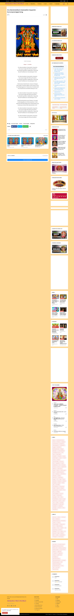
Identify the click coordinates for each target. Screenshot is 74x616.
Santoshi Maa (59, 495)
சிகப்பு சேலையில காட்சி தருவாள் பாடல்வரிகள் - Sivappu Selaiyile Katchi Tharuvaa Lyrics (61, 137)
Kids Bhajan (55, 531)
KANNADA (58, 600)
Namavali (54, 533)
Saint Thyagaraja (56, 493)
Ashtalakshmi (62, 445)
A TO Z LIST (37, 598)
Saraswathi (55, 497)
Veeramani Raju (55, 569)
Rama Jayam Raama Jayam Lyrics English (55, 313)
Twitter (20, 126)
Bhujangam (55, 450)
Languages (57, 3)
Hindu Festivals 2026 (39, 601)
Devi (62, 452)
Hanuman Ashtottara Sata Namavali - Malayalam (55, 331)
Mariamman (55, 477)
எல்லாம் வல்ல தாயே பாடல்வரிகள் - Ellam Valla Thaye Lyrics (61, 154)
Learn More (9, 610)
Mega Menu (33, 3)
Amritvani (58, 441)
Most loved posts (38, 606)
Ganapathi (54, 456)
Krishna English (26, 123)
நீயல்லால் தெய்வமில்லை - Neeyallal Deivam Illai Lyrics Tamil (59, 95)
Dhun (58, 527)
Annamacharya (55, 443)
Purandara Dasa (55, 489)
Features (39, 3)
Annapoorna (62, 443)
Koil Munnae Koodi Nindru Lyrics (12, 145)
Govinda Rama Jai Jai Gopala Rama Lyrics (63, 300)
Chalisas (58, 522)
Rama (54, 491)
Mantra (62, 531)
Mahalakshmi (63, 473)
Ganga (60, 457)
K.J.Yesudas (55, 553)
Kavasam (60, 529)
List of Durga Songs (63, 104)
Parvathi (54, 488)
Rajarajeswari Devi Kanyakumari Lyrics (62, 130)
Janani (62, 463)
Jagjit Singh (59, 551)
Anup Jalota (55, 544)
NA (57, 479)
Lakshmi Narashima (60, 472)
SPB (61, 562)
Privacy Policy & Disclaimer (62, 614)
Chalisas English (55, 524)
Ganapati (59, 456)
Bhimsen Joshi (55, 547)
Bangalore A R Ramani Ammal (58, 546)
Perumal (58, 488)
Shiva (62, 497)
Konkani (54, 470)
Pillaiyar (62, 488)
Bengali (62, 448)
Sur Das (60, 500)
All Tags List (37, 609)
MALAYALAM (58, 601)
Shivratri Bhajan (55, 498)
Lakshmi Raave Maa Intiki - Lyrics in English (60, 412)
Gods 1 (45, 3)
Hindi (53, 463)
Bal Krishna (59, 447)
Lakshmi (54, 472)
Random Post (59, 58)
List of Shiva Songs (56, 104)
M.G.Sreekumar (55, 556)
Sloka (64, 498)
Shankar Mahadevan (56, 565)
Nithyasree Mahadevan (56, 560)
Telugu (57, 502)
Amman (54, 441)
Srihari (62, 565)
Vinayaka (59, 507)
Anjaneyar (63, 441)
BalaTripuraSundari (56, 448)
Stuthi (54, 534)
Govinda (54, 459)
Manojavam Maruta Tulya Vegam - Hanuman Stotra (63, 342)
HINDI (57, 598)
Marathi (59, 475)
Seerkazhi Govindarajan (57, 563)
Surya (64, 500)
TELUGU (57, 606)
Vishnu (63, 507)
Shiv (58, 497)
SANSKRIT (58, 603)
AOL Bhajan (63, 517)
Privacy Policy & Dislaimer (20, 1)
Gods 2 (50, 3)
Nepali (63, 482)
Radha (61, 489)
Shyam (60, 498)
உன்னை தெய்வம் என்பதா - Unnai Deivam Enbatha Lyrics (59, 426)
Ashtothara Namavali (56, 520)
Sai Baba (57, 491)
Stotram (62, 533)
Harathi (62, 527)
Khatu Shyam (60, 468)
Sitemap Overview (38, 608)
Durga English (58, 454)
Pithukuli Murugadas (56, 562)
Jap (65, 527)
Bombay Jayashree (62, 547)
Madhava (57, 473)
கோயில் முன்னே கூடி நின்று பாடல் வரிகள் (26, 145)
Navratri (59, 482)
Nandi (64, 479)
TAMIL (57, 605)
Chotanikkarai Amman (56, 452)
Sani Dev (61, 493)
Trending (37, 603)
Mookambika (60, 477)
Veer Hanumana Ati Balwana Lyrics (55, 341)
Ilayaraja (54, 551)
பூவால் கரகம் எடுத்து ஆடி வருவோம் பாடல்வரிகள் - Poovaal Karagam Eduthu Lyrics (62, 143)
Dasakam (54, 527)
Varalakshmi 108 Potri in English (60, 431)
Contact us (12, 1)
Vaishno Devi (61, 504)
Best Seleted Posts (38, 605)
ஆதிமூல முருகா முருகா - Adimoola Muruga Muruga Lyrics (62, 148)
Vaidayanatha (55, 504)
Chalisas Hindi (62, 524)
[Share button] (30, 126)
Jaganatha (58, 463)
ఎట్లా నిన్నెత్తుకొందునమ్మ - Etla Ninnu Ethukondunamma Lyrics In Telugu (59, 419)
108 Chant (54, 517)
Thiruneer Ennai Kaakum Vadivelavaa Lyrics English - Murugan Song (59, 74)
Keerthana (54, 468)
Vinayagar (54, 507)
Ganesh (64, 456)
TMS (53, 567)
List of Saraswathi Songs (63, 107)
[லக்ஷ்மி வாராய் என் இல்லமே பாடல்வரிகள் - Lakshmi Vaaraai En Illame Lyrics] (59, 394)
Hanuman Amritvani (62, 330)
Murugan (54, 479)
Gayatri (64, 457)
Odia (53, 484)
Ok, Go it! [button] (5, 612)
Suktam (57, 534)
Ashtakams (57, 518)
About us (50, 614)
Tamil (54, 502)
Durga (54, 454)
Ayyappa (54, 447)
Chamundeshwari (61, 450)
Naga (60, 479)
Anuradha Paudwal (61, 544)
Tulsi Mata (61, 502)
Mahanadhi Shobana (56, 558)
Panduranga (62, 486)
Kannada (54, 466)
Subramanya (55, 500)
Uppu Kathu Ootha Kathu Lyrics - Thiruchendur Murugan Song (59, 70)
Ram (64, 489)
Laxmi (54, 473)
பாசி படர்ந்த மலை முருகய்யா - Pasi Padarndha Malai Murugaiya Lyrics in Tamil (59, 82)
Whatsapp (26, 126)
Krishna (20, 123)
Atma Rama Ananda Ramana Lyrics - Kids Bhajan (55, 301)
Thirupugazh (55, 536)
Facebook (15, 126)
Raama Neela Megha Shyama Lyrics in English (63, 313)
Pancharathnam (55, 486)
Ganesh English (55, 457)
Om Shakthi (58, 484)
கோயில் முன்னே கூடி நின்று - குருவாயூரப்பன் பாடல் (39, 145)
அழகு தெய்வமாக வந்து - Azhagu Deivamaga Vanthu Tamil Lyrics (59, 78)
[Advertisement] (19, 19)
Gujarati (58, 459)
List (58, 531)
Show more (46, 135)
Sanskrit (54, 495)
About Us (7, 1)
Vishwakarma (55, 509)
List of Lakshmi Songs (55, 107)
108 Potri (58, 517)
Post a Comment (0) (27, 159)
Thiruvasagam (60, 536)
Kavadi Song (55, 529)
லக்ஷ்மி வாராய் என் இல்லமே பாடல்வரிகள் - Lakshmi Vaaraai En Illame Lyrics (60, 405)
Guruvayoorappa (14, 123)
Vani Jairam (57, 567)
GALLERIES (37, 600)
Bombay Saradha (56, 549)
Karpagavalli (63, 466)
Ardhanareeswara (56, 445)
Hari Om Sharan (62, 549)
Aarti (53, 518)
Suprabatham (62, 534)
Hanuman (61, 461)
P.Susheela (63, 560)
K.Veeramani (60, 553)
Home (27, 3)
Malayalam (12, 7)
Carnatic (54, 522)
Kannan (58, 466)
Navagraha (55, 482)
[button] (68, 4)
